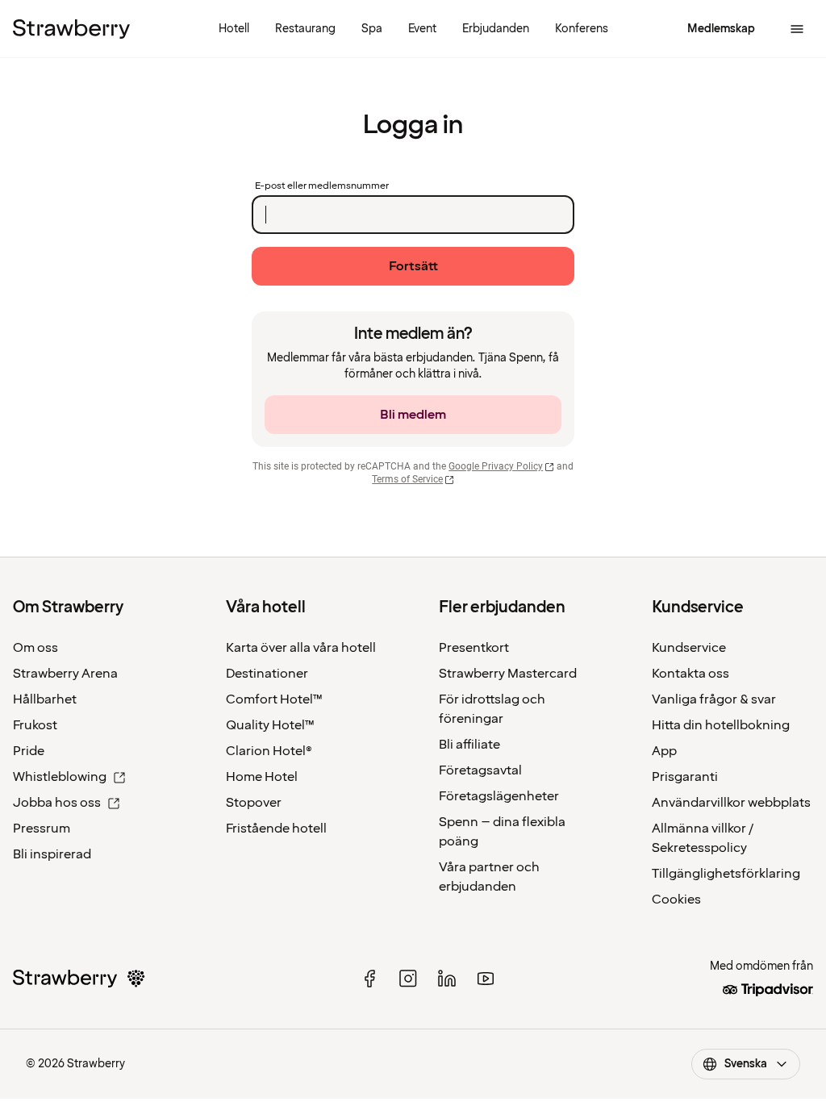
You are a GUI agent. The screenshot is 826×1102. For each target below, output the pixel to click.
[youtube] (485, 978)
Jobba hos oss (57, 803)
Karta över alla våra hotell (301, 648)
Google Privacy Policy (495, 466)
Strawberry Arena (65, 673)
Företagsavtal (480, 770)
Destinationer (267, 673)
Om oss (35, 648)
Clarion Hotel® (269, 751)
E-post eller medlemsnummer (322, 186)
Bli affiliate (469, 744)
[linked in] (447, 978)
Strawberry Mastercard (508, 673)
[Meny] (797, 29)
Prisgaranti (685, 777)
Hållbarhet (45, 699)
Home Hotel (262, 777)
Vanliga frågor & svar (714, 699)
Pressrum (41, 828)
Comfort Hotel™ (274, 699)
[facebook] (369, 978)
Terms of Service (407, 479)
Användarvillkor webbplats (731, 803)
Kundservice (689, 648)
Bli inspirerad (52, 854)
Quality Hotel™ (270, 725)
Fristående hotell (276, 828)
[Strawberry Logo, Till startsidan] (71, 29)
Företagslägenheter (499, 796)
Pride (28, 751)
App (664, 751)
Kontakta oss (690, 673)
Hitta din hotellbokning (721, 725)
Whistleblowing (59, 777)
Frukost (35, 725)
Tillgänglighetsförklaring (726, 874)
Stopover (254, 803)
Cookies (676, 899)
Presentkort (474, 648)
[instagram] (408, 978)
